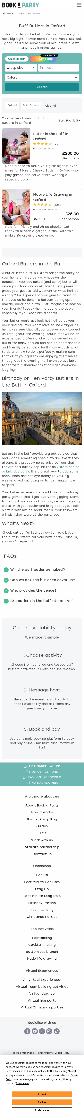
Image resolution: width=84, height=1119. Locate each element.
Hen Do (42, 875)
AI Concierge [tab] (44, 58)
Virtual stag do (42, 993)
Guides (42, 826)
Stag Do (42, 889)
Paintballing (42, 938)
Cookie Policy (62, 1053)
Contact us (42, 854)
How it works (42, 812)
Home (10, 13)
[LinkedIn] (42, 1036)
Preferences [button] (22, 1083)
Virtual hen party (42, 1000)
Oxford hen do (68, 467)
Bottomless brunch (42, 952)
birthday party (17, 471)
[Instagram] (49, 1036)
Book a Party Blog (42, 819)
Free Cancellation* (45, 766)
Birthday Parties (42, 903)
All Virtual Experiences (42, 979)
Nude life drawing (42, 958)
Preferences (42, 1110)
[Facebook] (27, 1036)
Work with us (42, 840)
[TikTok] (57, 1036)
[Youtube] (35, 1036)
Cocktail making (42, 945)
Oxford (20, 13)
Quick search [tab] (16, 58)
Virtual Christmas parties (42, 1007)
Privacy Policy (44, 1053)
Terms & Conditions (23, 1053)
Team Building (42, 910)
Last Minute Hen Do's (42, 882)
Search (42, 87)
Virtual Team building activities (42, 987)
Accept (42, 1094)
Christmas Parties (42, 917)
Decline (42, 1102)
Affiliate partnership (42, 847)
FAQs (42, 833)
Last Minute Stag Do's (42, 896)
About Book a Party (42, 805)
